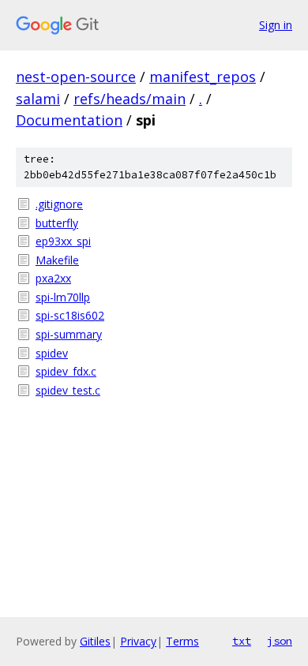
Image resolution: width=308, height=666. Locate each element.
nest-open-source (76, 76)
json (279, 641)
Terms (182, 641)
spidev (52, 353)
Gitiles (95, 641)
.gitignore (59, 203)
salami (38, 98)
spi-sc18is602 (70, 315)
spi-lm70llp (63, 297)
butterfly (57, 222)
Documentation (69, 119)
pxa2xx (53, 278)
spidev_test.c (68, 390)
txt (241, 641)
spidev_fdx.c (66, 371)
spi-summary (69, 334)
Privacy (138, 641)
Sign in (275, 24)
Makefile (57, 260)
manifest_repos (202, 76)
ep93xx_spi (63, 241)
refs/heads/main (129, 98)
